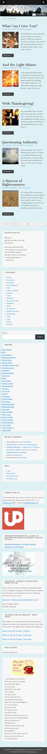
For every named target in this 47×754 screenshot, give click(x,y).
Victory (9, 321)
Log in (9, 471)
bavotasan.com (32, 752)
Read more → (8, 55)
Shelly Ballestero (8, 422)
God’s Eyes (18, 455)
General (9, 293)
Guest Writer (7, 29)
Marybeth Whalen (8, 404)
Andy (4, 352)
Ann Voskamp (7, 355)
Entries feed (11, 473)
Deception (10, 283)
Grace (9, 296)
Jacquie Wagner (7, 386)
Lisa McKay (6, 402)
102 (28, 224)
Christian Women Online (22, 749)
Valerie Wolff (6, 430)
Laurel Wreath (7, 399)
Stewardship (11, 314)
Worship (9, 324)
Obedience (10, 303)
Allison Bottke (7, 350)
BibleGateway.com (31, 503)
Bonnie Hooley (7, 363)
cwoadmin (7, 68)
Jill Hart (4, 394)
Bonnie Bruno (7, 360)
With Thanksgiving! (18, 103)
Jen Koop (5, 389)
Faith (8, 288)
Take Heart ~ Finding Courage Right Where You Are (20, 600)
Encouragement (12, 285)
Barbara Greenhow (9, 357)
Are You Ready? (25, 442)
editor (4, 378)
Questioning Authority (20, 142)
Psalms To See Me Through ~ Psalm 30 (16, 631)
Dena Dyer (6, 376)
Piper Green (6, 415)
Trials (8, 316)
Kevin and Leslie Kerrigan (28, 444)
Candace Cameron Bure (10, 365)
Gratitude (10, 298)
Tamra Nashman (8, 428)
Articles (9, 277)
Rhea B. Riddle (7, 417)
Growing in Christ (13, 301)
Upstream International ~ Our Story (16, 544)
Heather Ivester (7, 383)
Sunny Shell (6, 425)
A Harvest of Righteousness (13, 183)
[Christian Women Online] (23, 10)
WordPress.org (12, 479)
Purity (9, 306)
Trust (8, 319)
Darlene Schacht (8, 373)
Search (4, 333)
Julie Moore (6, 396)
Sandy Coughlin (7, 420)
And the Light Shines (19, 65)
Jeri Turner (6, 391)
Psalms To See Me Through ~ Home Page (16, 639)
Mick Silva (5, 409)
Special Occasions (13, 311)
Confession (10, 280)
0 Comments (28, 29)
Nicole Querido (7, 412)
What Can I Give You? (19, 26)
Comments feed (12, 476)
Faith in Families (12, 290)
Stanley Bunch (12, 444)
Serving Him (11, 309)
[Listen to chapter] (15, 503)
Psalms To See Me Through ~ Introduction (16, 635)
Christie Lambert (8, 368)
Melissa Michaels (8, 407)
